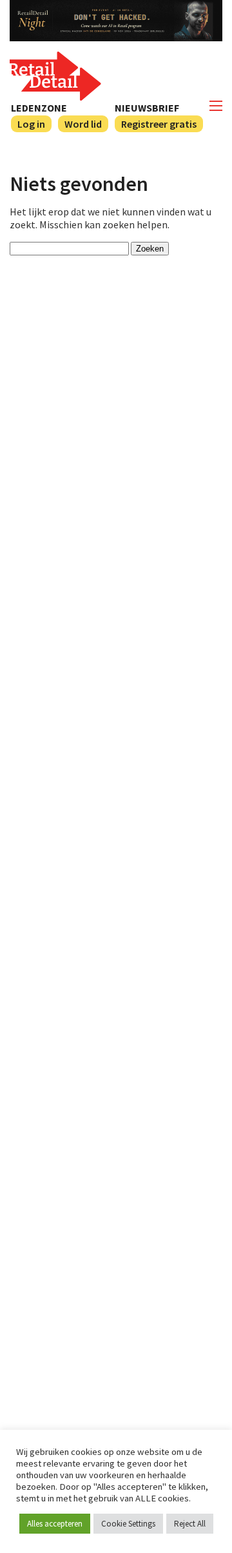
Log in (31, 123)
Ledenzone (39, 107)
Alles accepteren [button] (54, 1523)
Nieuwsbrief (147, 107)
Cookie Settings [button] (128, 1523)
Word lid (83, 123)
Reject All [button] (190, 1523)
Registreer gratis (159, 123)
